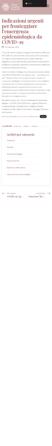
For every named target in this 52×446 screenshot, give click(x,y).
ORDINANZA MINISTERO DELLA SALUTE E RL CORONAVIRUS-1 (20, 116)
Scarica (43, 116)
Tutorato (10, 147)
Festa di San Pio (13, 161)
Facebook (17, 126)
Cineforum (11, 140)
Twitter (26, 126)
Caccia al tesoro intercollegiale (18, 174)
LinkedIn (34, 126)
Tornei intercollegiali (14, 154)
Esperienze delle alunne (16, 167)
